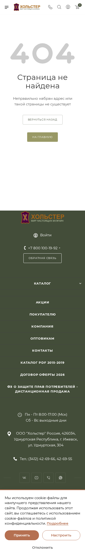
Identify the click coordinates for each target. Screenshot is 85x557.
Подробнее (57, 523)
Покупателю (43, 314)
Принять (22, 535)
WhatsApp (60, 478)
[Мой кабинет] (68, 7)
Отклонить (42, 547)
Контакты (42, 350)
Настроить (61, 535)
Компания (42, 326)
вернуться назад (42, 119)
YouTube (36, 478)
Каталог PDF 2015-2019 (42, 362)
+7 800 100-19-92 (43, 248)
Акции (42, 302)
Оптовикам (42, 338)
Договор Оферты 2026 (42, 374)
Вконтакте (24, 478)
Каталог (42, 283)
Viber (48, 478)
